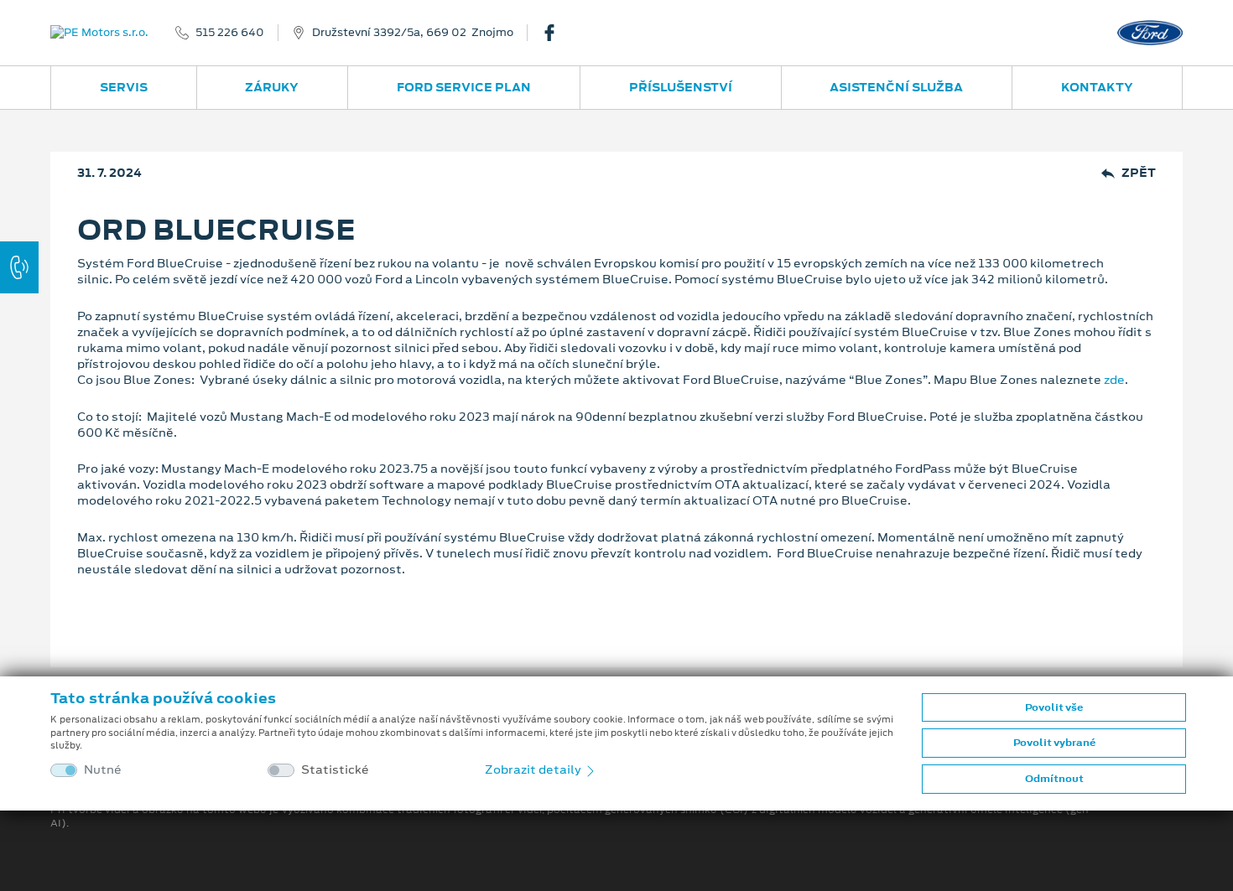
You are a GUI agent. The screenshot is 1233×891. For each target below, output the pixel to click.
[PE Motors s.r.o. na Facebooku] (556, 32)
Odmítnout (1054, 778)
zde (1114, 379)
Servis (124, 87)
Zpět (1138, 173)
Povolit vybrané (1054, 742)
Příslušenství (680, 87)
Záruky (272, 87)
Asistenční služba (896, 87)
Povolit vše (1054, 707)
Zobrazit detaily (534, 769)
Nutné (103, 770)
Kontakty (1097, 87)
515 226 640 (229, 32)
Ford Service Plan (464, 87)
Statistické (335, 770)
